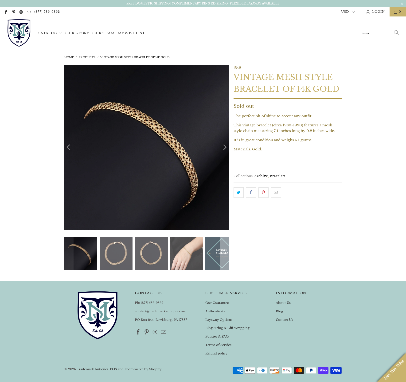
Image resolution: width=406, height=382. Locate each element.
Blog (279, 311)
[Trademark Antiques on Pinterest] (13, 12)
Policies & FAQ (217, 336)
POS (113, 369)
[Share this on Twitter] (239, 192)
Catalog (47, 33)
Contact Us (284, 320)
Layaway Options (218, 320)
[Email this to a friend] (276, 192)
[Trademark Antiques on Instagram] (21, 12)
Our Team (103, 33)
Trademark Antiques (92, 369)
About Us (283, 303)
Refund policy (216, 353)
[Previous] (69, 147)
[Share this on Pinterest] (263, 192)
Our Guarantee (217, 303)
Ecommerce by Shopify (143, 369)
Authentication (217, 311)
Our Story (77, 33)
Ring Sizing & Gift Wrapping (227, 328)
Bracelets (277, 176)
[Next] (224, 147)
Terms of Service (218, 345)
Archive (261, 176)
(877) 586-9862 (47, 12)
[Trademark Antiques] (19, 33)
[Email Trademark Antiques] (28, 12)
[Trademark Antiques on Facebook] (6, 12)
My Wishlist (131, 33)
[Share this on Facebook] (251, 192)
